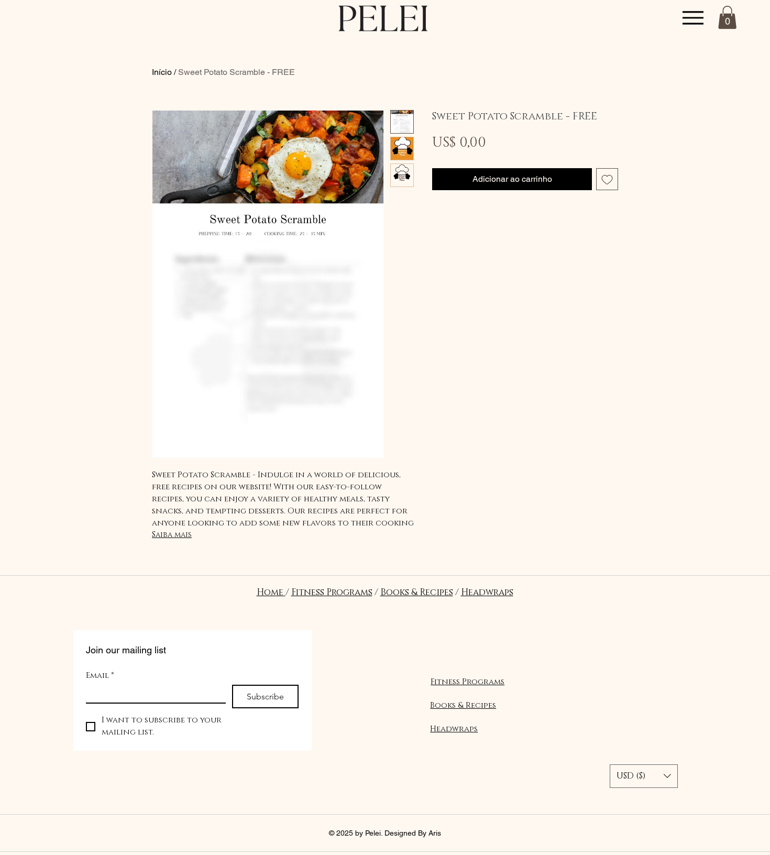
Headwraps (487, 592)
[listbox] (644, 776)
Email (100, 676)
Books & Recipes (416, 592)
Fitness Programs (331, 592)
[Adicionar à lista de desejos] (607, 179)
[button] (727, 17)
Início (162, 72)
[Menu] (693, 18)
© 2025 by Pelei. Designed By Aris (385, 833)
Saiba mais (172, 535)
